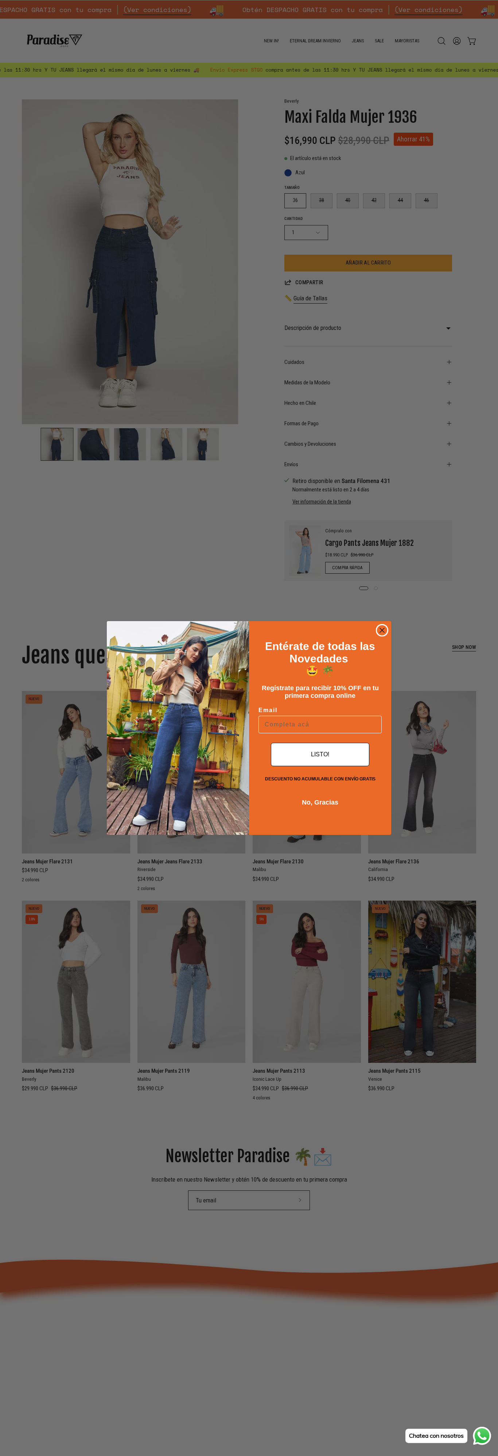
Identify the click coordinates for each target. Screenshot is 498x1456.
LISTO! (320, 754)
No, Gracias (320, 802)
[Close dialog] (382, 630)
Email (267, 710)
